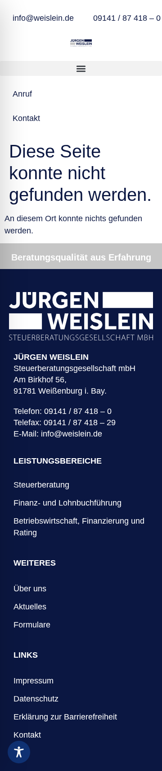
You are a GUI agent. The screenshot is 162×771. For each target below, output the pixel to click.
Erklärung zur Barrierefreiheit (65, 716)
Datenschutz (36, 698)
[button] (81, 68)
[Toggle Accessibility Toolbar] (19, 752)
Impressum (34, 680)
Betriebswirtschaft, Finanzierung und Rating (79, 526)
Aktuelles (30, 606)
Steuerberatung (41, 484)
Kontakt (27, 734)
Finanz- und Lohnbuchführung (68, 502)
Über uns (30, 588)
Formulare (32, 624)
